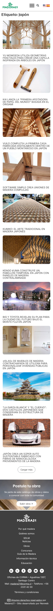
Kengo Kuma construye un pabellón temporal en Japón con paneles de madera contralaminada (26, 274)
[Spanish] (48, 5)
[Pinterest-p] (42, 571)
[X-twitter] (17, 571)
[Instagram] (30, 571)
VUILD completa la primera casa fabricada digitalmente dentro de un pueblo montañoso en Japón (26, 146)
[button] (32, 5)
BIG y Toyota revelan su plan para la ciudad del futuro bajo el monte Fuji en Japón (26, 319)
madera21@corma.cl (20, 583)
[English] (44, 5)
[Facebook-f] (23, 571)
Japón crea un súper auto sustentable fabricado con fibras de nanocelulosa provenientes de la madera (22, 457)
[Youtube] (36, 571)
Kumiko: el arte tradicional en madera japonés (24, 230)
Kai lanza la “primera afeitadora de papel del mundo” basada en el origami (26, 102)
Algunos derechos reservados (26, 600)
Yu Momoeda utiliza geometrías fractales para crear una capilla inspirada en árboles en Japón (26, 58)
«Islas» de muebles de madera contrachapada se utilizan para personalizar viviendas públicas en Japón (25, 365)
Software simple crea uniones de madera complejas (26, 188)
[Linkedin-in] (11, 571)
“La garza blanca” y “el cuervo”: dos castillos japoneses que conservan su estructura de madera (24, 411)
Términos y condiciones (26, 592)
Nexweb (44, 603)
